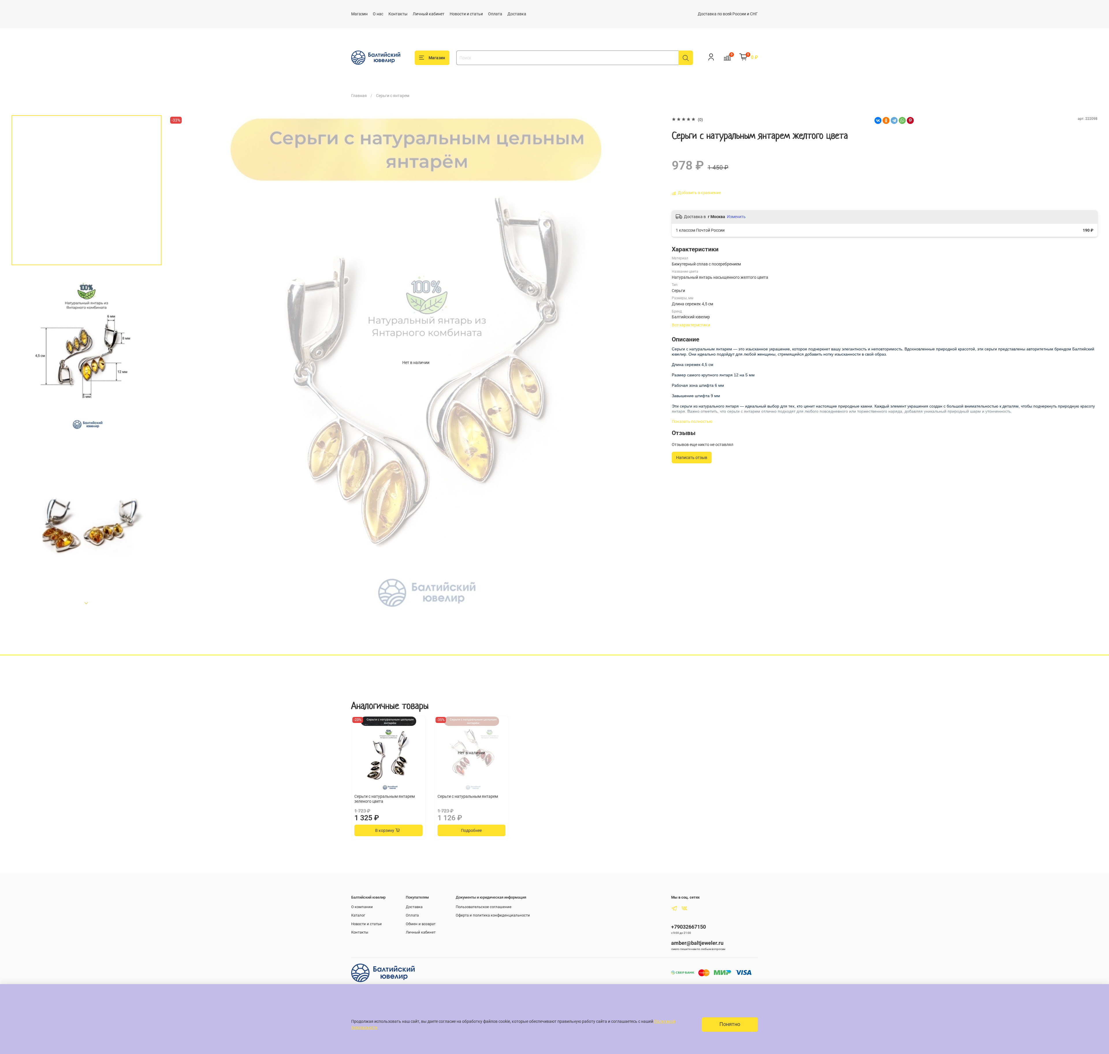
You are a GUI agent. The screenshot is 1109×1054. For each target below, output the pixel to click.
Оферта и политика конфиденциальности (493, 915)
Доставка (516, 14)
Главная (359, 95)
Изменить (736, 216)
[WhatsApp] (902, 120)
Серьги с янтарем (392, 95)
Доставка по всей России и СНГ (728, 14)
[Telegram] (894, 120)
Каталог (358, 915)
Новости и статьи (466, 14)
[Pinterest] (910, 120)
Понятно (729, 1024)
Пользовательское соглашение (483, 907)
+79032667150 (688, 927)
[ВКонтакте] (877, 120)
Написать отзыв (691, 457)
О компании (362, 907)
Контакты (397, 14)
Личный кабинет (428, 14)
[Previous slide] (179, 362)
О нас (378, 14)
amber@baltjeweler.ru (697, 943)
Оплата (495, 14)
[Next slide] (86, 603)
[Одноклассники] (886, 120)
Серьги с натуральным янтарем (468, 796)
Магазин (359, 14)
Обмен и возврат (421, 924)
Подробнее (471, 830)
